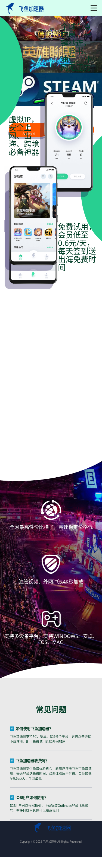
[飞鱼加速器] (24, 8)
